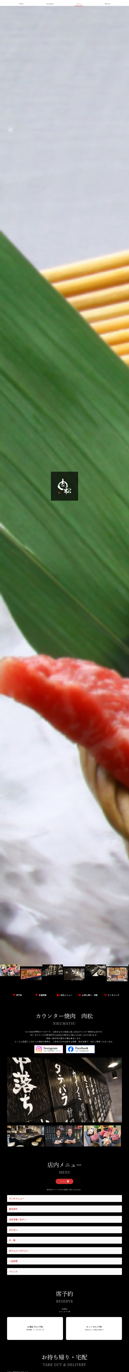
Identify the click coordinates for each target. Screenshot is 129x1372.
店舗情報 (41, 995)
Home (21, 4)
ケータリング (111, 995)
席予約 (17, 995)
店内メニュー (64, 995)
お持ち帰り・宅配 (88, 995)
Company (50, 4)
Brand (79, 4)
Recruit (107, 4)
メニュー (64, 1181)
